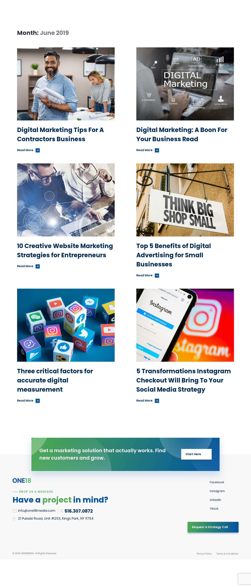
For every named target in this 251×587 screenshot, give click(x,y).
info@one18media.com (36, 510)
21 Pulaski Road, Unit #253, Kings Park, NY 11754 (56, 518)
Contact (172, 12)
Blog (154, 12)
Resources (101, 12)
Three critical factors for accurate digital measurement (55, 380)
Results (122, 12)
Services (79, 12)
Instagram (217, 491)
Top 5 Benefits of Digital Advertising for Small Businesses (173, 255)
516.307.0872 (216, 12)
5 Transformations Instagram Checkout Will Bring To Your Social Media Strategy (183, 380)
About (140, 12)
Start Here (193, 454)
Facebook (217, 482)
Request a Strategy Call (210, 527)
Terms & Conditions (227, 553)
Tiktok (214, 509)
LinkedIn (215, 500)
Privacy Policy (204, 553)
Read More (25, 150)
